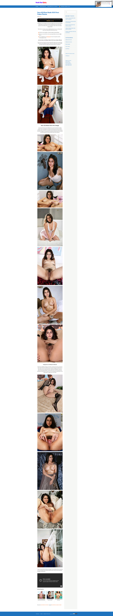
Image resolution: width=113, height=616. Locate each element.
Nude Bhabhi (68, 44)
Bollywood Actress (52, 6)
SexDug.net (67, 55)
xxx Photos (43, 6)
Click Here (48, 20)
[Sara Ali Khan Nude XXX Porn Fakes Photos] (50, 84)
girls (40, 16)
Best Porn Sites (68, 62)
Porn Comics (68, 46)
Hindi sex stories (68, 60)
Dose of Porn (68, 61)
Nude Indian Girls (69, 65)
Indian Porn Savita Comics (70, 53)
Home (37, 6)
